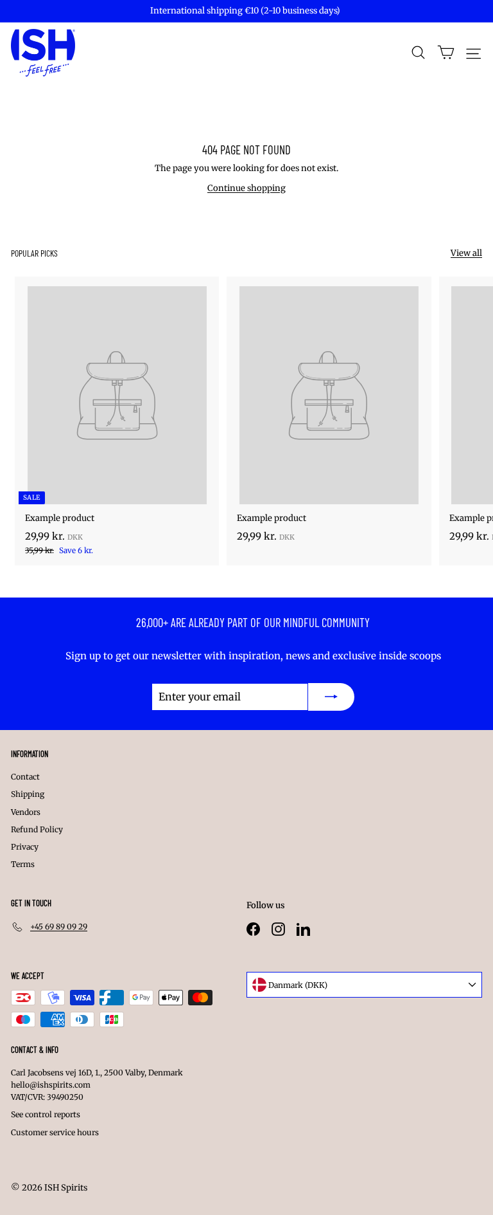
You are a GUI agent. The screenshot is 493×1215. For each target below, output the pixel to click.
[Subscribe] (331, 697)
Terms (23, 864)
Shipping (27, 794)
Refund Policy (37, 829)
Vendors (25, 812)
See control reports (45, 1114)
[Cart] (446, 52)
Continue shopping (246, 188)
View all (466, 253)
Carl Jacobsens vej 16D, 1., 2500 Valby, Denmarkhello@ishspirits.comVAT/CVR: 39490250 (97, 1085)
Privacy (25, 847)
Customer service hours (55, 1132)
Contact (25, 776)
